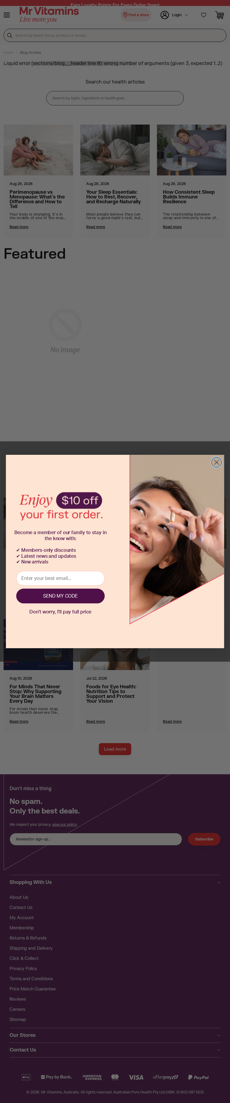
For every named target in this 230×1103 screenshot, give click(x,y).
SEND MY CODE (60, 596)
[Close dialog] (216, 462)
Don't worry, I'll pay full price (60, 612)
